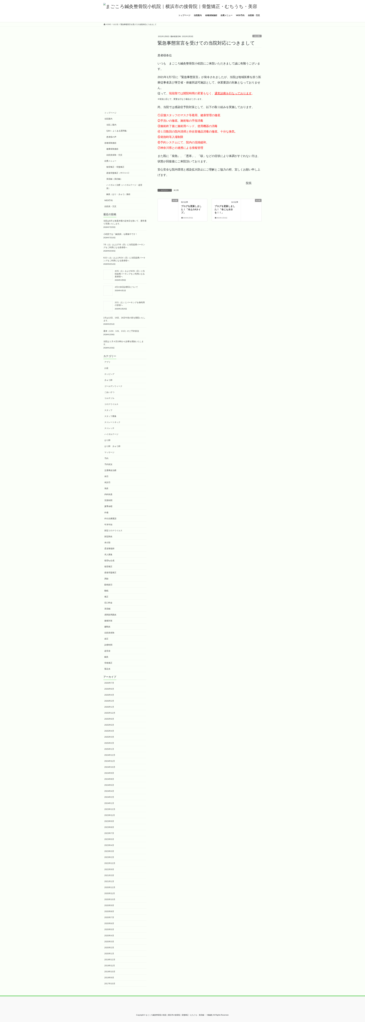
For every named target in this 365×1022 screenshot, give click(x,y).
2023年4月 (109, 845)
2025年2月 (109, 743)
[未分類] (168, 206)
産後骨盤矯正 (110, 572)
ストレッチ (109, 428)
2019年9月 (109, 977)
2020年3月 (109, 941)
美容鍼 (107, 609)
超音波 (107, 651)
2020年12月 (109, 887)
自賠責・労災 (110, 206)
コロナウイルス (111, 404)
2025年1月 (109, 749)
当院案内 (108, 119)
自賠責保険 (109, 633)
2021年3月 (109, 875)
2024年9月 (109, 773)
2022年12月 (109, 863)
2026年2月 (109, 701)
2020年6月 (109, 923)
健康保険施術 (112, 149)
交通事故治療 (110, 470)
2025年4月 (109, 731)
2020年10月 (109, 899)
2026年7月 (109, 683)
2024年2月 (109, 797)
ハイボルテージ (111, 434)
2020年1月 (109, 953)
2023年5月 (109, 839)
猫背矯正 (108, 566)
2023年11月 (109, 815)
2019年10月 (109, 971)
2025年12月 (109, 713)
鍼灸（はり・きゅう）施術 (118, 194)
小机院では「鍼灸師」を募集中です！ (120, 234)
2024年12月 (109, 755)
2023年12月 (109, 809)
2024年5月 (109, 785)
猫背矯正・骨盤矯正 (115, 167)
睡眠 (106, 591)
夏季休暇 (108, 506)
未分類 (257, 36)
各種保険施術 (110, 143)
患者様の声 (111, 137)
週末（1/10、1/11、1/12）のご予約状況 (121, 331)
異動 (106, 579)
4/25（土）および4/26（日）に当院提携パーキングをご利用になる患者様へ (130, 274)
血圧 (106, 639)
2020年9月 (109, 905)
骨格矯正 (108, 663)
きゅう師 (108, 380)
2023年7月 (109, 833)
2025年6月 (109, 719)
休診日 (107, 482)
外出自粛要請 (110, 518)
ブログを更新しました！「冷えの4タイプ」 (191, 209)
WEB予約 (108, 200)
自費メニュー (110, 161)
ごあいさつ (109, 392)
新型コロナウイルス (113, 530)
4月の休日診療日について (126, 287)
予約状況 (108, 464)
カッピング (109, 374)
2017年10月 (109, 983)
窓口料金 (108, 603)
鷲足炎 (107, 669)
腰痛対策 (108, 621)
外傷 (106, 512)
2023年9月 (109, 821)
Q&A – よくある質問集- (116, 131)
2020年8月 (109, 911)
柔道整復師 (109, 548)
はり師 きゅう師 (112, 446)
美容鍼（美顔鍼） (114, 179)
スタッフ (108, 410)
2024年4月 (109, 791)
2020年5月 (109, 929)
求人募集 (108, 554)
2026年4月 (109, 695)
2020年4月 (109, 935)
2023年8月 (109, 827)
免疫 (106, 488)
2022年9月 (109, 869)
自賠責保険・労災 (114, 155)
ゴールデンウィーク (113, 386)
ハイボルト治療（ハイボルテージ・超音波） (124, 186)
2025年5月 (109, 725)
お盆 (106, 368)
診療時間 (108, 645)
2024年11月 (109, 761)
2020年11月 (109, 893)
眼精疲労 (108, 585)
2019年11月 (109, 965)
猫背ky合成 (109, 560)
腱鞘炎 (107, 627)
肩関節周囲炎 (110, 615)
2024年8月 (109, 779)
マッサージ (109, 452)
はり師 (107, 440)
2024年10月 (109, 767)
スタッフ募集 (110, 416)
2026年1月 (109, 707)
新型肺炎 (108, 536)
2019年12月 (109, 959)
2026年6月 (109, 689)
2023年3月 (109, 851)
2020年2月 (109, 947)
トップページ (110, 113)
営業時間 (108, 500)
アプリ (107, 362)
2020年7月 (109, 917)
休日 (106, 476)
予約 (106, 458)
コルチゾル (109, 398)
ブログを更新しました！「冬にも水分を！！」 (225, 209)
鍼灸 (106, 657)
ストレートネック (112, 422)
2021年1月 (109, 881)
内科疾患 (108, 494)
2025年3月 (109, 737)
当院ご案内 (111, 125)
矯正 (106, 597)
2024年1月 (109, 803)
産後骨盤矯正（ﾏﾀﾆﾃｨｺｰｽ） (118, 173)
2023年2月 (109, 857)
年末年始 (108, 524)
